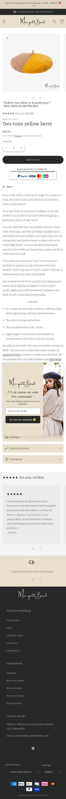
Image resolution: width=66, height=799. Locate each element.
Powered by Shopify (41, 795)
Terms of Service (15, 695)
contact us (12, 643)
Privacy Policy (14, 703)
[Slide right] (40, 97)
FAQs (9, 627)
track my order (14, 635)
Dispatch (11, 673)
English (49, 771)
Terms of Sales (14, 688)
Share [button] (9, 186)
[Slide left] (25, 97)
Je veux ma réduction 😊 (23, 419)
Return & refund (15, 680)
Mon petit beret (28, 795)
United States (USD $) (20, 771)
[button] (4, 21)
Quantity (7, 141)
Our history (12, 620)
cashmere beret (12, 354)
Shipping (18, 136)
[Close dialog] (60, 366)
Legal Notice (13, 650)
